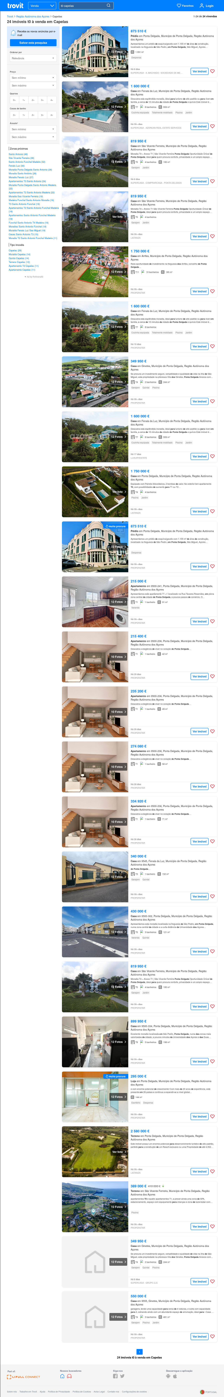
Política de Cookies (82, 1391)
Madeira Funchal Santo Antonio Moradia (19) (31, 200)
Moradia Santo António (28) (22, 173)
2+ (33, 100)
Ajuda (42, 1391)
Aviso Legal (99, 1391)
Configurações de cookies (134, 1391)
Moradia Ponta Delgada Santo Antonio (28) (30, 169)
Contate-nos (113, 1391)
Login (210, 6)
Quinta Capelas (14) (19, 258)
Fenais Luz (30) (16, 165)
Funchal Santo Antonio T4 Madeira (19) (28, 222)
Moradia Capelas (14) (19, 254)
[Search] (108, 5)
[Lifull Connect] (23, 1378)
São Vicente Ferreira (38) (21, 158)
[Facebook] (115, 1377)
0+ (14, 100)
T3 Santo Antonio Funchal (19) (24, 204)
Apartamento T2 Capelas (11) (23, 265)
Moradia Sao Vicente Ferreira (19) (26, 196)
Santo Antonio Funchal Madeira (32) (27, 161)
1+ (24, 100)
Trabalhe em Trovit (28, 1391)
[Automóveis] (69, 1377)
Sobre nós (12, 1391)
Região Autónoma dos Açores (32, 16)
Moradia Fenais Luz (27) (21, 177)
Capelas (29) (15, 250)
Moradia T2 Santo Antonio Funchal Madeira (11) (33, 238)
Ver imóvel (199, 71)
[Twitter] (122, 1377)
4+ (52, 100)
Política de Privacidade (59, 1391)
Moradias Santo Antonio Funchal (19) (27, 226)
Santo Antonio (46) (18, 154)
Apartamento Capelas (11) (22, 269)
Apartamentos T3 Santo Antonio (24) (27, 181)
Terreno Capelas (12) (19, 262)
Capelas (57, 16)
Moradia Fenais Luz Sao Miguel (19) (27, 230)
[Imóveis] (62, 1377)
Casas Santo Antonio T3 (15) (23, 234)
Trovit (10, 16)
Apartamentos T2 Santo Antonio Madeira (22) (32, 192)
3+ (42, 100)
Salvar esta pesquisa (33, 43)
